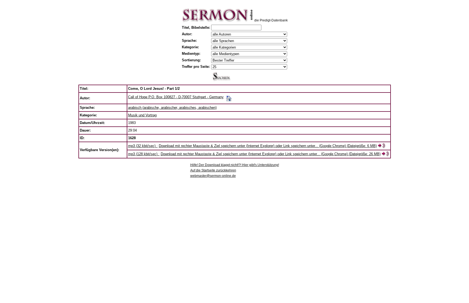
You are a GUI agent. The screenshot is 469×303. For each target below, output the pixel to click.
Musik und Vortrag (142, 115)
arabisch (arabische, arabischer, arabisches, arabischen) (172, 108)
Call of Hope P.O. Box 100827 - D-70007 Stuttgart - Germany (176, 97)
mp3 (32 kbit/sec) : (143, 146)
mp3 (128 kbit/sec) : (144, 154)
